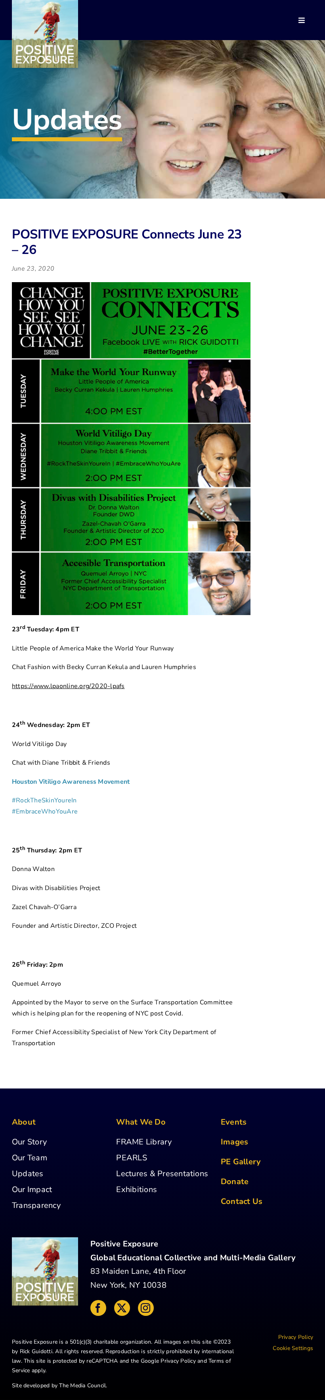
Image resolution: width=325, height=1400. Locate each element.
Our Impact (32, 1189)
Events (234, 1122)
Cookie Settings (293, 1348)
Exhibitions (136, 1189)
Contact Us (241, 1201)
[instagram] (146, 1308)
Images (234, 1142)
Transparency (36, 1205)
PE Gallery (241, 1161)
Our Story (29, 1142)
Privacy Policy (178, 1361)
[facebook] (98, 1308)
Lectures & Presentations (162, 1173)
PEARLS (131, 1157)
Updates (28, 1173)
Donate (235, 1181)
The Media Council (82, 1385)
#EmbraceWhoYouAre (45, 811)
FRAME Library (144, 1142)
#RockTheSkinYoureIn (44, 800)
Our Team (29, 1157)
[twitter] (122, 1308)
